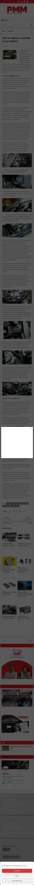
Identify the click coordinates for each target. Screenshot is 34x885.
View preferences (17, 881)
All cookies (17, 871)
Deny (17, 876)
